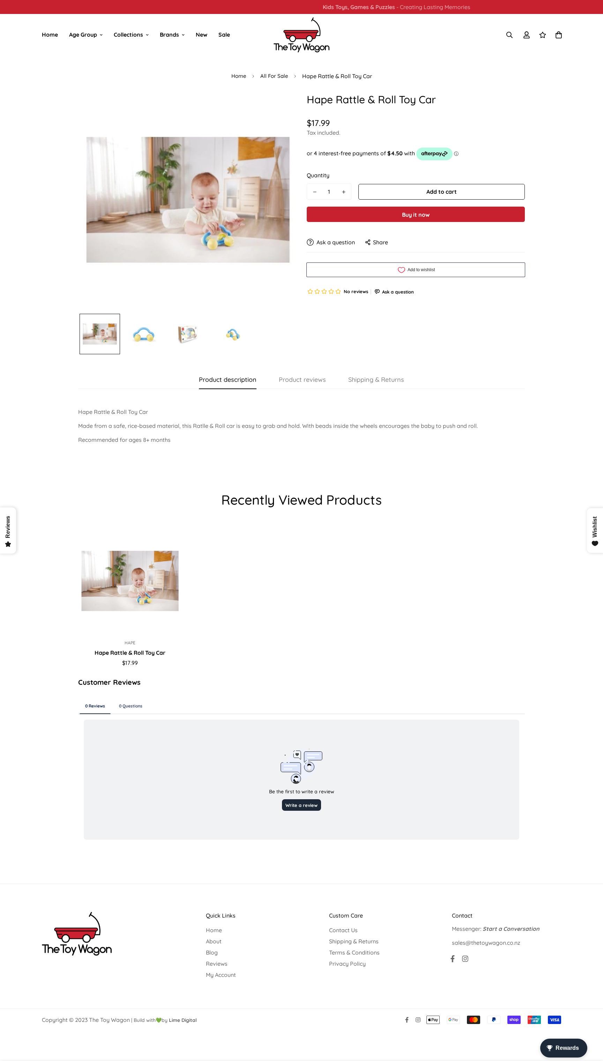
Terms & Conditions (354, 952)
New (201, 34)
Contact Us (343, 930)
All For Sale (274, 76)
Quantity (318, 175)
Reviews (217, 963)
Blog (212, 952)
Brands (169, 34)
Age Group (83, 34)
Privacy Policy (347, 963)
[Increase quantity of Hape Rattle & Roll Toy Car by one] (343, 192)
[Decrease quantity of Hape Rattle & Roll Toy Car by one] (314, 192)
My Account (221, 974)
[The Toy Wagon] (301, 35)
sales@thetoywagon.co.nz (486, 942)
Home (50, 34)
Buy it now (416, 214)
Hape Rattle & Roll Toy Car (130, 652)
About (214, 941)
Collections (128, 34)
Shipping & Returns (354, 941)
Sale (224, 34)
